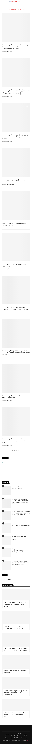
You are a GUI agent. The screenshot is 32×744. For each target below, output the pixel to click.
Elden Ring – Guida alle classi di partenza (15, 671)
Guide (25, 736)
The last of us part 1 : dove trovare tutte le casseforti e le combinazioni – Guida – (20, 563)
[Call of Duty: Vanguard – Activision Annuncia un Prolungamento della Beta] (16, 421)
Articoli (17, 734)
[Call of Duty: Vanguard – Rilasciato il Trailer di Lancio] (16, 247)
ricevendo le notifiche (7, 579)
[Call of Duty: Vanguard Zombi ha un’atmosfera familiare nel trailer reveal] (16, 290)
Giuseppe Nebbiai (10, 225)
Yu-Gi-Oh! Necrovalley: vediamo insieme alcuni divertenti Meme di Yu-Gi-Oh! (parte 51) (21, 513)
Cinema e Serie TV (10, 736)
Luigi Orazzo (9, 51)
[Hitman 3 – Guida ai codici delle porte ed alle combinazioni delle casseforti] (16, 708)
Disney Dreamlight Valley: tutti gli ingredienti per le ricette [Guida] (15, 604)
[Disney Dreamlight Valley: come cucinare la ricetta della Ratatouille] (16, 686)
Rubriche (20, 736)
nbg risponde (9, 738)
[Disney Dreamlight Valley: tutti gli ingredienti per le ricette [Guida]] (16, 598)
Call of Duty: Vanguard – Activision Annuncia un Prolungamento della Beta (14, 441)
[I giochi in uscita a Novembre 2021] (16, 205)
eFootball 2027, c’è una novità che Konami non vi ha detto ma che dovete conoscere (21, 525)
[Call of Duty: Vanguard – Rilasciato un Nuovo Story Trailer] (16, 378)
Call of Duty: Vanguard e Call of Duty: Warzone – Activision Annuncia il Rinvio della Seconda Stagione (16, 47)
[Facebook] (11, 728)
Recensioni (23, 734)
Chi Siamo (24, 738)
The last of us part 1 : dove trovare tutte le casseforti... (14, 627)
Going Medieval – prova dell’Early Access (18, 487)
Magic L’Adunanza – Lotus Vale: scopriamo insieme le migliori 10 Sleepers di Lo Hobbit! (21, 550)
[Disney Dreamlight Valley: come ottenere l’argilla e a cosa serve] (16, 642)
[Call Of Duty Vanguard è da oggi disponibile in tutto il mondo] (16, 162)
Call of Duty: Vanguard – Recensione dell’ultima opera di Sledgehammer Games (15, 137)
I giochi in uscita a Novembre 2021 (14, 223)
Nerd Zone (17, 738)
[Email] (20, 728)
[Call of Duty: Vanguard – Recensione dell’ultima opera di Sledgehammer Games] (16, 117)
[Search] (30, 2)
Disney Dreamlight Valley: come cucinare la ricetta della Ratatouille (15, 692)
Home (7, 734)
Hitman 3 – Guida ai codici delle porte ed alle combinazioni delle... (15, 715)
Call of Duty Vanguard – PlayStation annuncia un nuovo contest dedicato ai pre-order (16, 352)
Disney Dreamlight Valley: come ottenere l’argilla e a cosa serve (15, 649)
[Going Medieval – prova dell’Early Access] (6, 490)
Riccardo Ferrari (10, 184)
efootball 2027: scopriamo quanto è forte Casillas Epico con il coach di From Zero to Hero (20, 501)
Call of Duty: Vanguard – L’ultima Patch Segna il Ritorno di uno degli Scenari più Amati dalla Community (16, 92)
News (12, 734)
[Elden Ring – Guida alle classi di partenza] (16, 664)
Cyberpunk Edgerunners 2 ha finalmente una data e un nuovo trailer (21, 538)
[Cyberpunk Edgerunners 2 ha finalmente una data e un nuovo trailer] (6, 540)
